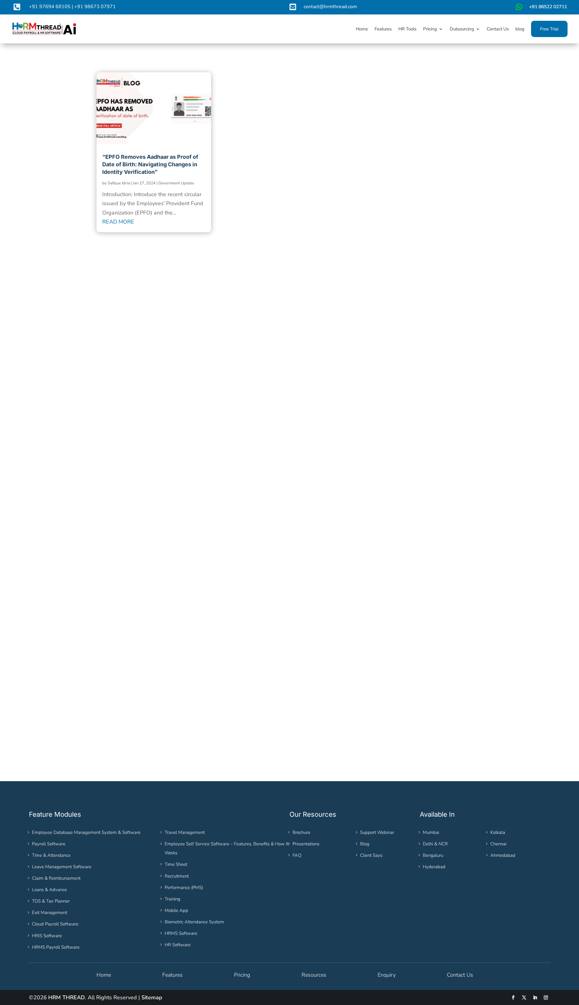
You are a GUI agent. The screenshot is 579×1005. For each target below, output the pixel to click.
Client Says (371, 855)
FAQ (297, 855)
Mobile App (176, 910)
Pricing (242, 974)
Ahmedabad (502, 855)
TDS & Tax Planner (51, 901)
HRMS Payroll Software (56, 947)
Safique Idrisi (119, 183)
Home (103, 974)
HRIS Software (47, 936)
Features (172, 974)
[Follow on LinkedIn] (535, 997)
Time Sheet (176, 864)
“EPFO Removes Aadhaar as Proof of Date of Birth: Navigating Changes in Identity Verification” (150, 164)
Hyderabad (434, 867)
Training (172, 899)
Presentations (306, 844)
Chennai (498, 844)
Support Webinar (377, 832)
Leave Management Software (61, 867)
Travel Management (185, 832)
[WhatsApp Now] (541, 9)
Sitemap (151, 997)
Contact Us (460, 974)
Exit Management (49, 913)
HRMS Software (181, 933)
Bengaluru (433, 855)
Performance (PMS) (184, 887)
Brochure (301, 832)
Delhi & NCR (435, 844)
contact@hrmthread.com (330, 6)
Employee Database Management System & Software (86, 832)
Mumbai (431, 832)
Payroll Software (48, 844)
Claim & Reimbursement (56, 878)
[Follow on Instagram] (546, 997)
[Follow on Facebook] (513, 997)
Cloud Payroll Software (55, 924)
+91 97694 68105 (50, 6)
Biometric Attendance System (194, 922)
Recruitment (177, 876)
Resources (314, 974)
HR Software (178, 945)
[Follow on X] (524, 997)
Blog (364, 844)
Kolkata (497, 832)
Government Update (176, 183)
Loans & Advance (49, 890)
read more (118, 221)
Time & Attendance (51, 855)
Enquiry (387, 974)
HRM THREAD (66, 997)
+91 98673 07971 (95, 6)
